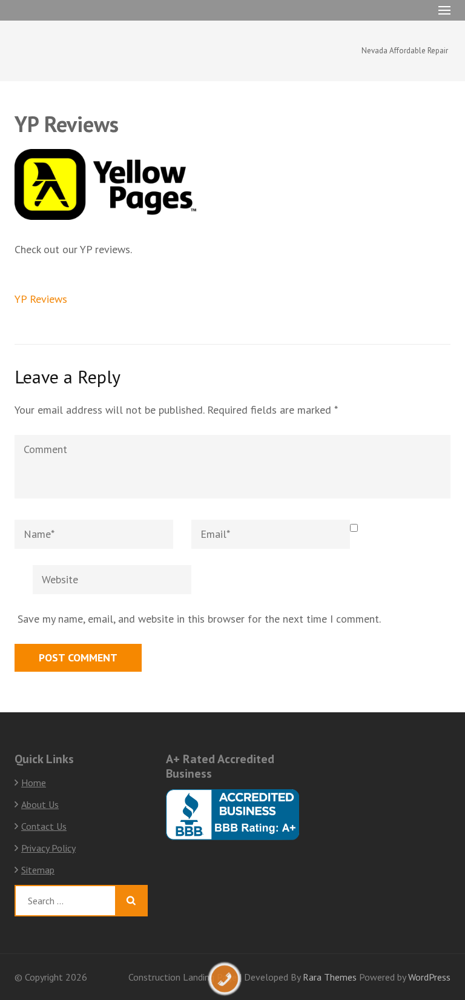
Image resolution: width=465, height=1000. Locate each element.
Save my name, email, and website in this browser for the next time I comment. (199, 619)
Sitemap (37, 870)
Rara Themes (331, 977)
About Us (40, 804)
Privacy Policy (48, 848)
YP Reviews (41, 299)
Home (33, 782)
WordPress (429, 977)
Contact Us (44, 826)
